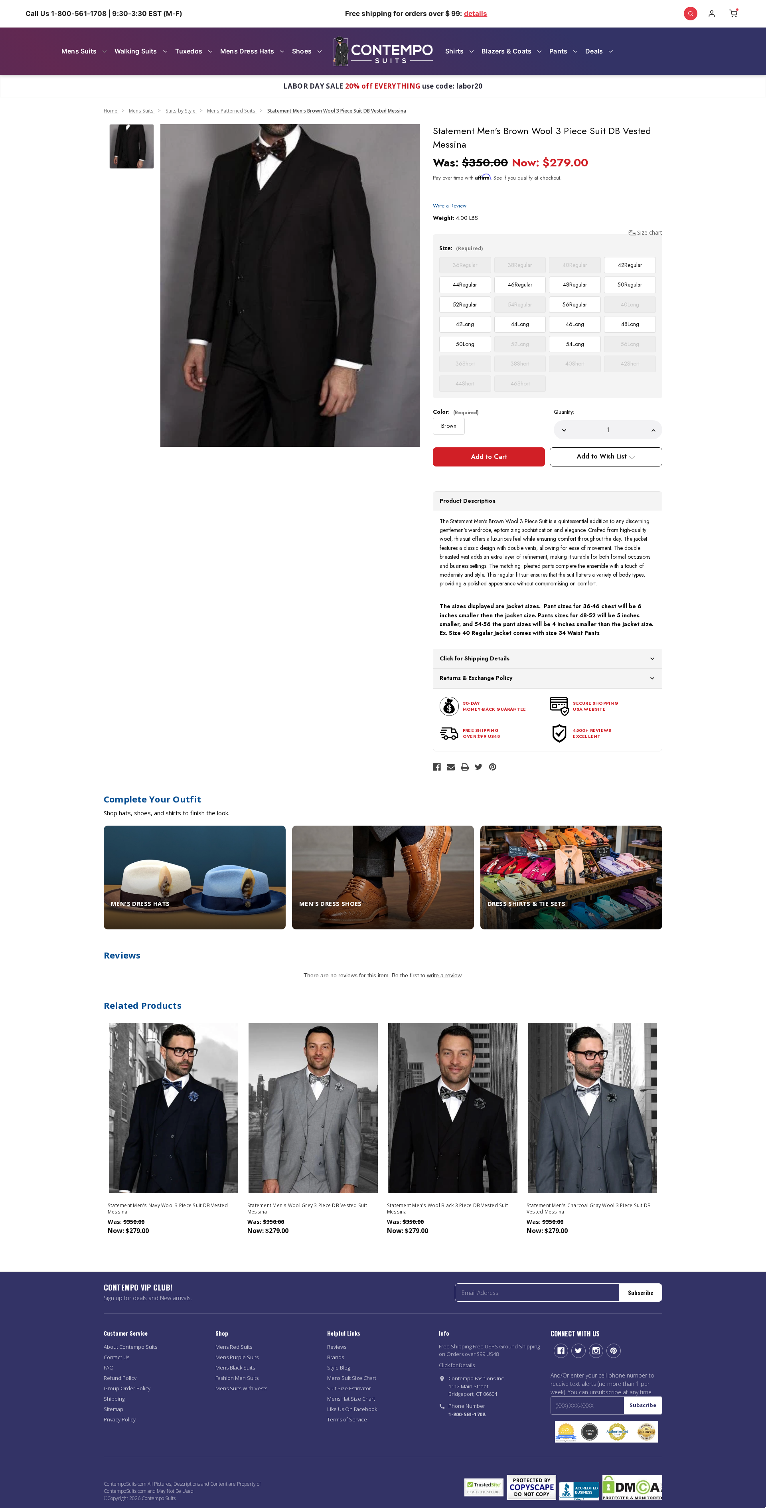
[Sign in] (712, 13)
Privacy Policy (120, 1419)
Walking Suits (136, 51)
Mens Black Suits (235, 1367)
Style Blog (338, 1367)
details (476, 14)
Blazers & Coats (506, 51)
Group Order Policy (127, 1388)
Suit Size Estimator (349, 1388)
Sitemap (113, 1409)
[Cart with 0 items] (733, 13)
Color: (456, 412)
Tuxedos (188, 51)
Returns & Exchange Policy (476, 678)
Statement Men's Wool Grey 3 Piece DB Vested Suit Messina (307, 1208)
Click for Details (457, 1365)
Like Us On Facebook (352, 1409)
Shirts (454, 51)
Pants (558, 51)
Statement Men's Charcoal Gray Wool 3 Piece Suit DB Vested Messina (589, 1208)
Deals (594, 51)
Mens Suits (79, 51)
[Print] (465, 767)
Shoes (302, 51)
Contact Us (116, 1357)
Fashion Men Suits (237, 1378)
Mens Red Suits (233, 1346)
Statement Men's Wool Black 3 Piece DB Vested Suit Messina (447, 1208)
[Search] (690, 13)
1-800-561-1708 (466, 1414)
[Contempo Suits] (383, 51)
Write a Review (449, 205)
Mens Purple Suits (237, 1357)
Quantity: (564, 412)
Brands (335, 1357)
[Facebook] (437, 767)
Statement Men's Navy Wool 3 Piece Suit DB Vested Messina (168, 1208)
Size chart (649, 232)
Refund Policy (120, 1378)
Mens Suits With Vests (241, 1388)
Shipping (114, 1398)
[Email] (451, 767)
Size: (461, 248)
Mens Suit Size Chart (351, 1378)
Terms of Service (347, 1419)
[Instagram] (596, 1351)
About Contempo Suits (130, 1346)
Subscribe (640, 1292)
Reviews (336, 1346)
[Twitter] (479, 767)
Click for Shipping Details (474, 658)
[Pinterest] (493, 767)
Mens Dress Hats (247, 51)
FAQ (109, 1367)
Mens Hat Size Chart (351, 1398)
